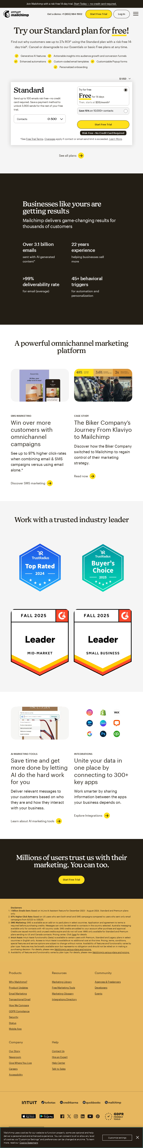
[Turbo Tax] (48, 1103)
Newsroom (15, 1057)
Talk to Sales (59, 1068)
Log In (121, 13)
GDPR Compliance (19, 1011)
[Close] (137, 1137)
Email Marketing (18, 993)
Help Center (58, 1062)
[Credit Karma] (69, 1103)
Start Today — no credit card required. (95, 3)
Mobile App (15, 1028)
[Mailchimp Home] (16, 14)
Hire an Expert (60, 1057)
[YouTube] (90, 1116)
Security (13, 1017)
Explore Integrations (88, 815)
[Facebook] (62, 1116)
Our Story (14, 1051)
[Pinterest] (97, 1116)
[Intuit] (29, 1103)
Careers (13, 1068)
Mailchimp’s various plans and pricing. (73, 949)
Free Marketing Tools (63, 987)
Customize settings (117, 1137)
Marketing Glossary (63, 993)
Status (12, 1023)
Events (98, 993)
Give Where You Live (20, 1062)
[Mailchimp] (113, 1103)
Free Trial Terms (34, 138)
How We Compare (19, 1005)
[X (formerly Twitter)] (69, 1116)
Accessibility (16, 1074)
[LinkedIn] (82, 1116)
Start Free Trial (98, 13)
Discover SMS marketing (28, 483)
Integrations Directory (64, 999)
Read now (81, 476)
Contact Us (58, 1051)
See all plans (68, 155)
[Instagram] (75, 1116)
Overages (50, 138)
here (74, 934)
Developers (101, 987)
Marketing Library (62, 981)
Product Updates (18, 987)
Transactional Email (19, 999)
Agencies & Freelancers (108, 981)
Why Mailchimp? (18, 981)
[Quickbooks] (91, 1103)
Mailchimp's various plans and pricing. (111, 952)
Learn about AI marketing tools (32, 821)
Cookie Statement (29, 1142)
